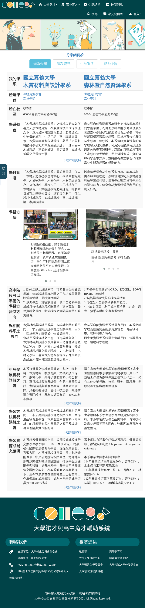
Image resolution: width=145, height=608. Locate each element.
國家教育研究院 (118, 558)
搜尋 (95, 14)
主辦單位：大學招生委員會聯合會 (38, 551)
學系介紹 (40, 64)
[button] (46, 281)
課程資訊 (63, 64)
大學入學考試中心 (89, 558)
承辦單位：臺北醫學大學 (32, 558)
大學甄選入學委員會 (91, 564)
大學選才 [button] (49, 4)
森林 (29, 98)
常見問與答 (115, 14)
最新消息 (117, 4)
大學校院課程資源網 (91, 571)
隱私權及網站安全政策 (60, 593)
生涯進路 (87, 64)
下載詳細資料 (71, 160)
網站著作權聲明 (89, 593)
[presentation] (26, 236)
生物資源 (32, 94)
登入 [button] (136, 14)
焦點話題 (94, 4)
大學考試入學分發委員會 (123, 564)
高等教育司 (116, 551)
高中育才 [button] (72, 4)
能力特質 (110, 64)
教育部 (83, 551)
